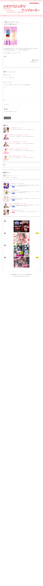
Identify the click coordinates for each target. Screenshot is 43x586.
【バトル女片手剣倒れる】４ (14, 190)
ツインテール (21, 167)
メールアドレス (6, 104)
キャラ (13, 212)
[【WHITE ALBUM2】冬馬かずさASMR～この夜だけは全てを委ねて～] (21, 239)
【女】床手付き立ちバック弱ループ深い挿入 (17, 183)
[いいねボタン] (5, 56)
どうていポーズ (14, 24)
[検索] (39, 0)
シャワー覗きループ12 (13, 196)
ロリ (35, 167)
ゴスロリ (16, 167)
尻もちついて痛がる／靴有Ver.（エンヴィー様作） (17, 141)
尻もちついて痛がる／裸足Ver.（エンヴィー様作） (17, 156)
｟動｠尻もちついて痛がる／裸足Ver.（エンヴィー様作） (18, 148)
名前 (4, 99)
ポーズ (13, 186)
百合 (38, 167)
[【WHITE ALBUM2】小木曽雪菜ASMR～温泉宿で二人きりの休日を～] (21, 263)
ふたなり (12, 167)
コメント (5, 86)
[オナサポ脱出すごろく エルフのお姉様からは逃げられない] (21, 226)
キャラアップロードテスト (14, 175)
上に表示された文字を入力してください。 (11, 111)
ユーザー (37, 61)
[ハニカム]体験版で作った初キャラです (15, 127)
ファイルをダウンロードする (9, 45)
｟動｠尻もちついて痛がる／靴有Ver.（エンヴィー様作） (18, 134)
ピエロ (26, 167)
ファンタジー (31, 167)
